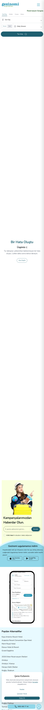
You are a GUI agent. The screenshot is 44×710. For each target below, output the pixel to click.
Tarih (10, 26)
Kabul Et (22, 698)
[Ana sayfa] (10, 5)
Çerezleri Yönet (22, 694)
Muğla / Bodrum (8, 670)
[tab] (4, 14)
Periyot (4, 26)
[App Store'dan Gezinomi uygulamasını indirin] (14, 558)
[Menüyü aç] (38, 4)
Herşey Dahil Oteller (10, 667)
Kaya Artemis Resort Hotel (12, 637)
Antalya (5, 660)
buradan (35, 682)
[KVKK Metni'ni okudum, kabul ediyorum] (5, 535)
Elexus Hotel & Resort (10, 647)
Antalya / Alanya (8, 663)
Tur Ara (20, 34)
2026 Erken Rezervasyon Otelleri (14, 657)
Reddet (22, 689)
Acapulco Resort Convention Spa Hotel (17, 640)
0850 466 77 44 (23, 706)
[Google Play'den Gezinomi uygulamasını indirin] (30, 558)
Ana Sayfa (22, 260)
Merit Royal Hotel (8, 644)
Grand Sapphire (8, 650)
